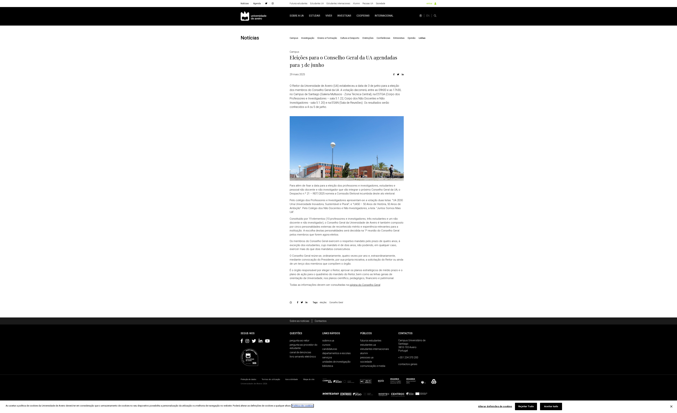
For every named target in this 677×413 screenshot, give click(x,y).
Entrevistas (398, 38)
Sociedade (380, 3)
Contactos (321, 321)
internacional (384, 15)
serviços (327, 357)
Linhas (422, 38)
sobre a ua (297, 15)
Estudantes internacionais (338, 3)
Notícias (245, 3)
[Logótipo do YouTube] (267, 341)
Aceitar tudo (551, 406)
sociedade (366, 361)
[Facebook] (393, 74)
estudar (314, 15)
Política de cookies (302, 405)
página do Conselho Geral (365, 284)
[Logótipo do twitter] (254, 341)
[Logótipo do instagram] (247, 341)
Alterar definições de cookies (495, 406)
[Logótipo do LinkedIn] (260, 341)
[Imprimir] (291, 302)
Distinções (367, 38)
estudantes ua (368, 344)
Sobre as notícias (299, 321)
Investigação (307, 38)
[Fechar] (671, 406)
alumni (364, 353)
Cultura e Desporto (349, 38)
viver (328, 15)
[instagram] (273, 3)
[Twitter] (398, 74)
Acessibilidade (291, 379)
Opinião (412, 38)
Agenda (257, 3)
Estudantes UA (317, 3)
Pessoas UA (367, 3)
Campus (294, 38)
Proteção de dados (248, 379)
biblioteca (327, 366)
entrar (429, 3)
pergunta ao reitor (299, 340)
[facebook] (266, 3)
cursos (326, 344)
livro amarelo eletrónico (303, 356)
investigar (344, 15)
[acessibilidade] (421, 16)
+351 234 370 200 (408, 357)
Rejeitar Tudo (526, 406)
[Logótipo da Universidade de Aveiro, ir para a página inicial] (253, 16)
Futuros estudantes (298, 3)
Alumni (356, 3)
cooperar (363, 15)
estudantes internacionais (374, 349)
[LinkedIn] (402, 74)
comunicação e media (372, 366)
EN (427, 15)
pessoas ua (366, 357)
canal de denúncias (300, 352)
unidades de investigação (336, 361)
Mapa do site (309, 379)
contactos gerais (407, 364)
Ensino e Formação (327, 38)
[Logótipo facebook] (242, 341)
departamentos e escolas (336, 353)
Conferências (383, 38)
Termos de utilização (271, 379)
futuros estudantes (370, 340)
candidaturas (329, 349)
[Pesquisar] (435, 15)
